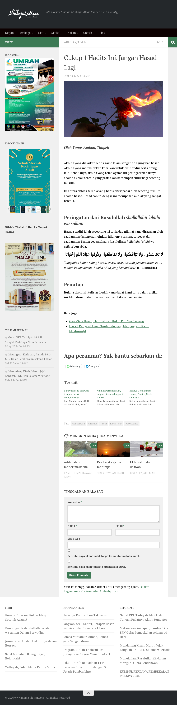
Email (119, 525)
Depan (9, 33)
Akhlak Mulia (78, 423)
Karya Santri (116, 423)
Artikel (55, 33)
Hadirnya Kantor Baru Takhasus (85, 615)
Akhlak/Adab (75, 42)
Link (102, 33)
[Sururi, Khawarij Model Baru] (23, 209)
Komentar (74, 502)
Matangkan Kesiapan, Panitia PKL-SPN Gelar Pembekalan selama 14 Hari (144, 632)
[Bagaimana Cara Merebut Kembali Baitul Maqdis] (12, 209)
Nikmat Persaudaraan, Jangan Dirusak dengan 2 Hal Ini (110, 394)
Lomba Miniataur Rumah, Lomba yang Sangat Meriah (85, 639)
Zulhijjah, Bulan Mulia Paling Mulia (30, 667)
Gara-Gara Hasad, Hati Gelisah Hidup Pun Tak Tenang (106, 321)
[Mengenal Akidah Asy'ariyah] (43, 209)
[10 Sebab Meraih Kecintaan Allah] (17, 209)
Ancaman (92, 423)
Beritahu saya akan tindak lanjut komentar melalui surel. (103, 556)
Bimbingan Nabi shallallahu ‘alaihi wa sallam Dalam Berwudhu (29, 630)
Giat (41, 33)
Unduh (87, 33)
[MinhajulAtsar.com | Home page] (23, 14)
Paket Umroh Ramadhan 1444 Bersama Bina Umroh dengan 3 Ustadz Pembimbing (84, 666)
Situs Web (73, 538)
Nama (72, 525)
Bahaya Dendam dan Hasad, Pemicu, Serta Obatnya (140, 394)
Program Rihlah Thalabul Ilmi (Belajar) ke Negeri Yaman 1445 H (86, 652)
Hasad (104, 423)
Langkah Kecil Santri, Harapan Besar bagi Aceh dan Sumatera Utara (88, 626)
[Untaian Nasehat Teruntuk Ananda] (28, 209)
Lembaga (24, 33)
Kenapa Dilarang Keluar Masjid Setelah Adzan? (26, 617)
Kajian (72, 33)
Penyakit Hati (131, 423)
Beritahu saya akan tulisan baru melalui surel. (96, 566)
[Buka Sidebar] (172, 42)
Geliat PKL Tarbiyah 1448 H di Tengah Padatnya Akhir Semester (143, 617)
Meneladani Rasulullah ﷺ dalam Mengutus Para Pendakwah (143, 660)
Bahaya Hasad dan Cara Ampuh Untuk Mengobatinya (76, 394)
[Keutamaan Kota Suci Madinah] (33, 209)
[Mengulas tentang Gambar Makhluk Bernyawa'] (38, 209)
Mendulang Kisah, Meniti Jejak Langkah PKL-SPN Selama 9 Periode (145, 647)
